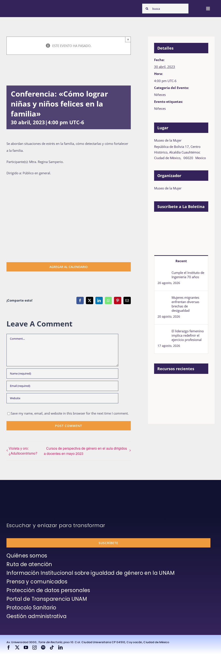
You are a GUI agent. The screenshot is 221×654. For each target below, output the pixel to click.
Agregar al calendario (68, 267)
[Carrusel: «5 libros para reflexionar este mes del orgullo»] (193, 398)
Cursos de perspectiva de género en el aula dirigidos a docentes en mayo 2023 (85, 451)
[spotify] (43, 647)
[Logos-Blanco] (18, 6)
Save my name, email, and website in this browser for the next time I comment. (70, 413)
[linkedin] (60, 647)
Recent (181, 261)
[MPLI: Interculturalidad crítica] (161, 384)
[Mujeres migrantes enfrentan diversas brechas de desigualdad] (163, 299)
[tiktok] (52, 647)
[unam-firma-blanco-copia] (18, 497)
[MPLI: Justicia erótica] (177, 384)
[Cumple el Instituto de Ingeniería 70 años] (163, 274)
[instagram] (34, 647)
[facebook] (8, 647)
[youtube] (26, 647)
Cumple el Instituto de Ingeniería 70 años (188, 274)
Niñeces (160, 94)
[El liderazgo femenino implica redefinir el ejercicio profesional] (163, 332)
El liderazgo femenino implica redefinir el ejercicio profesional (188, 335)
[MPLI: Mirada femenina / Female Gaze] (177, 393)
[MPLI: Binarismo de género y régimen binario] (193, 384)
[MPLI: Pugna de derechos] (161, 393)
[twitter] (17, 647)
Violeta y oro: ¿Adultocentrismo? (23, 451)
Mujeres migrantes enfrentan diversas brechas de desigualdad (185, 304)
